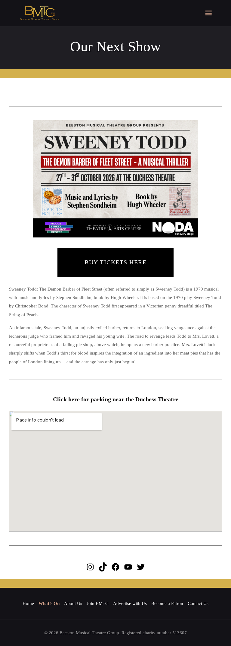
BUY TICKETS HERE (115, 262)
